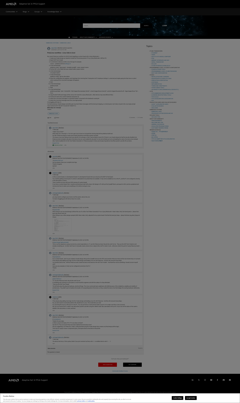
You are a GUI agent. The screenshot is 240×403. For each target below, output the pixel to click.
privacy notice (81, 401)
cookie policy (91, 401)
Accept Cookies (190, 398)
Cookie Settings (177, 398)
